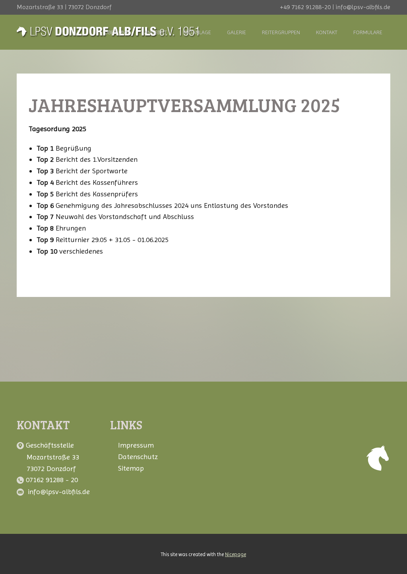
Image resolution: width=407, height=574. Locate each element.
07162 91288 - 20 (53, 479)
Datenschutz (138, 456)
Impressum (136, 445)
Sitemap (131, 468)
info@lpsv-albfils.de (59, 491)
